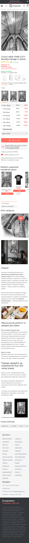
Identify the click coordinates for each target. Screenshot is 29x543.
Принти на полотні (11, 83)
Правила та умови (7, 459)
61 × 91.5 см (6, 115)
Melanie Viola (5, 426)
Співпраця (18, 450)
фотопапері (4, 83)
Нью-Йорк (14, 426)
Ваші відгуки (18, 441)
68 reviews (16, 62)
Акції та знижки (6, 475)
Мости (21, 426)
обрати (7, 193)
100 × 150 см (7, 125)
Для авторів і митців (20, 453)
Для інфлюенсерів (20, 457)
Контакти (5, 444)
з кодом (9, 66)
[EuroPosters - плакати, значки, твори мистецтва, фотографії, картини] (15, 5)
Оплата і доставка (7, 457)
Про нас (4, 453)
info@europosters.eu (19, 491)
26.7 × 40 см (6, 105)
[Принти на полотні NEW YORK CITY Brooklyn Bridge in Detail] (6, 180)
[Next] (26, 31)
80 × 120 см (6, 122)
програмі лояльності (13, 148)
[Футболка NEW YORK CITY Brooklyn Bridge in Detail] (18, 179)
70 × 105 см (6, 119)
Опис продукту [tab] (5, 203)
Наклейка (23, 83)
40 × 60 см (6, 112)
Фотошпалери (18, 83)
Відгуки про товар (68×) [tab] (7, 206)
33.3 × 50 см (6, 108)
